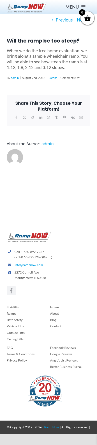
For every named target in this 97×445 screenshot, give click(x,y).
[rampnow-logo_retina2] (27, 4)
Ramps (52, 78)
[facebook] (11, 290)
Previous (64, 19)
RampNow (51, 427)
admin (15, 78)
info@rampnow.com (28, 265)
